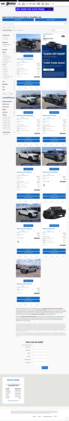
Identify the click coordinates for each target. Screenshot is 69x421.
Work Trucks (30, 4)
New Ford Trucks (51, 19)
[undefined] (34, 9)
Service (42, 4)
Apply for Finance (28, 55)
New (19, 4)
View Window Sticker (28, 84)
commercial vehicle (57, 319)
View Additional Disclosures (47, 416)
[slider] (3, 98)
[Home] (3, 3)
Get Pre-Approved (34, 4)
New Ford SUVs (18, 19)
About (47, 4)
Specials (27, 3)
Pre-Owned (23, 4)
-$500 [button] (38, 69)
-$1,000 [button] (38, 71)
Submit (45, 367)
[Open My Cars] (53, 4)
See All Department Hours (13, 400)
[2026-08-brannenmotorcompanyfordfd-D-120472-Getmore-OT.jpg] (34, 9)
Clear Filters (20, 30)
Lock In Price (28, 81)
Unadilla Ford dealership (53, 317)
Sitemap (34, 416)
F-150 (14, 30)
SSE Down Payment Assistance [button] (23, 74)
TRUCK (9, 27)
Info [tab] (34, 117)
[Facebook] (17, 1)
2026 (4, 27)
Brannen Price (19, 68)
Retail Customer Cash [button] (21, 72)
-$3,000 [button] (64, 128)
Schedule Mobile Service (38, 4)
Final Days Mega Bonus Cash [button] (22, 70)
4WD (13, 27)
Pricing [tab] (22, 117)
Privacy (39, 416)
